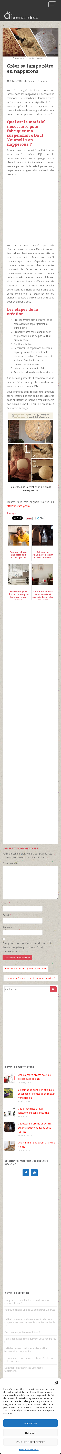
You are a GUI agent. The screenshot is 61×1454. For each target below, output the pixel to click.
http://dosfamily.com (18, 506)
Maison (44, 80)
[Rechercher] (53, 989)
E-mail (7, 915)
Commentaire (11, 863)
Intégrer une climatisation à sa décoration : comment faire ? (27, 1301)
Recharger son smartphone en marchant (26, 968)
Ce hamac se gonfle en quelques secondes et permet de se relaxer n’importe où (36, 1094)
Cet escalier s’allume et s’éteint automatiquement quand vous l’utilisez (35, 1127)
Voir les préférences (30, 1442)
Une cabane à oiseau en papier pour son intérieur (30, 978)
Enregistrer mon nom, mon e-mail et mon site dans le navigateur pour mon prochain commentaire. (28, 947)
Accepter (30, 1423)
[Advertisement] (30, 210)
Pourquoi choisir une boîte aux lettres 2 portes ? (29, 1311)
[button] (56, 1382)
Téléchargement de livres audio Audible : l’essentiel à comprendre (26, 1350)
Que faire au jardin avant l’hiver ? (22, 1332)
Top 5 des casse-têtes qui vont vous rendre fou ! (30, 1340)
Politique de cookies (29, 1449)
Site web (7, 927)
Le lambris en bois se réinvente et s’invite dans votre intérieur (29, 1359)
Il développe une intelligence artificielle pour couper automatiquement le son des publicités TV (29, 1322)
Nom (6, 903)
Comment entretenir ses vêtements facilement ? (24, 1369)
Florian (31, 80)
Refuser (30, 1432)
